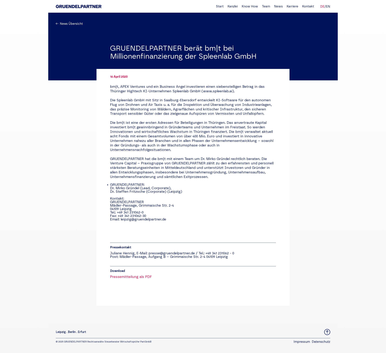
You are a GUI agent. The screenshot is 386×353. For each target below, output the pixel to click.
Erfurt (82, 332)
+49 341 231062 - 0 (220, 253)
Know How (250, 6)
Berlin (72, 332)
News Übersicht (71, 23)
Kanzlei (233, 6)
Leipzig (61, 332)
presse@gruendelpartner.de (172, 253)
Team (266, 6)
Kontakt (308, 6)
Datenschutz (321, 341)
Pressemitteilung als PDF (131, 277)
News (278, 6)
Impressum (302, 341)
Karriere (292, 6)
